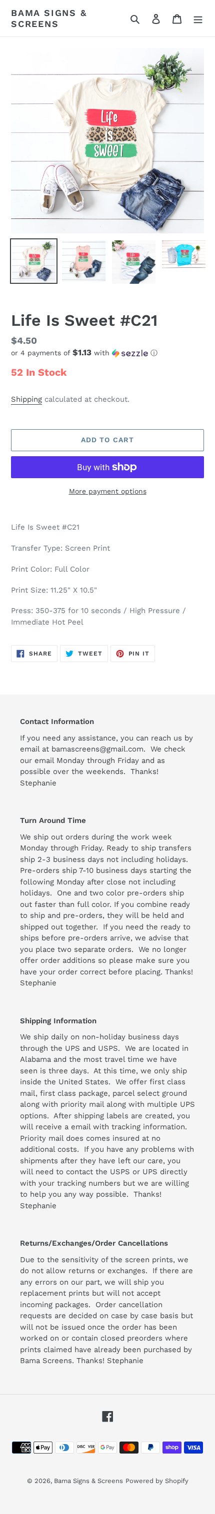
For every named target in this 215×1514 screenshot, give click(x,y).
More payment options (107, 491)
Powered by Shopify (157, 1481)
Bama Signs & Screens (49, 18)
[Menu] (198, 18)
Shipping (26, 399)
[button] (84, 353)
